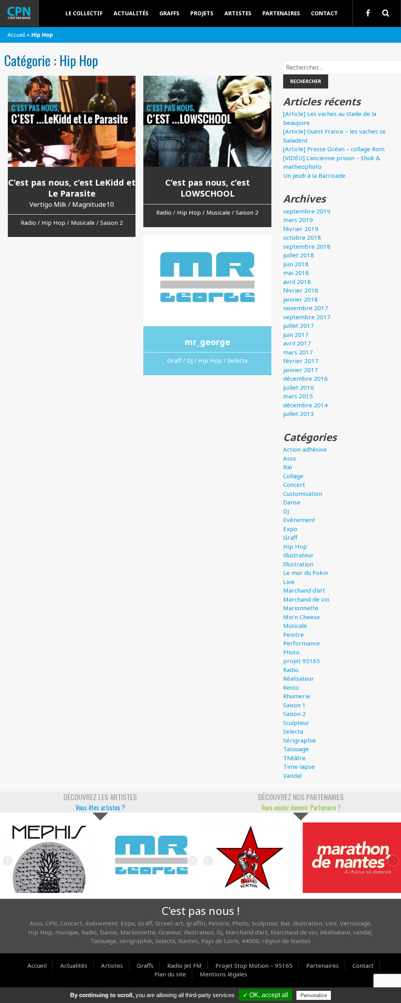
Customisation (302, 493)
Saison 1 (294, 705)
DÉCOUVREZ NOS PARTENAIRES (301, 796)
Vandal (292, 775)
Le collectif (84, 13)
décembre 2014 (305, 405)
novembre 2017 (305, 308)
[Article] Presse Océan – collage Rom (334, 149)
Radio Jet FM (184, 965)
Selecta (293, 731)
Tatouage (296, 749)
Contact (324, 13)
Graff (290, 537)
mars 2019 (298, 220)
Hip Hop (295, 546)
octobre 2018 (302, 237)
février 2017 (300, 361)
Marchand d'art (304, 590)
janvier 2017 (300, 370)
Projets (201, 13)
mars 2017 (298, 352)
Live (288, 582)
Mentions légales (223, 974)
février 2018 (300, 290)
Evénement (299, 520)
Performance (301, 643)
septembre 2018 (307, 246)
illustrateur (298, 555)
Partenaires (281, 13)
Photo (291, 652)
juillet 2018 (298, 255)
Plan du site (170, 974)
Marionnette (300, 608)
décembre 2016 (305, 378)
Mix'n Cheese (301, 617)
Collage (293, 476)
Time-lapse (299, 766)
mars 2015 (298, 396)
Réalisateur (298, 678)
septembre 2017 (307, 317)
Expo (290, 529)
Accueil (16, 34)
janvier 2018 (300, 299)
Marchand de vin (306, 599)
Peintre (293, 634)
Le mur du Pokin (305, 572)
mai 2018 (296, 273)
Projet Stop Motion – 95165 (254, 965)
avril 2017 (297, 343)
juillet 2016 (298, 387)
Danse (291, 502)
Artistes (237, 13)
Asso (289, 458)
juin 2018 (296, 264)
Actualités (131, 13)
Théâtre (294, 758)
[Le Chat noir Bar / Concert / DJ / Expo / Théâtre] (352, 857)
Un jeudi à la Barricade (314, 175)
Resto (291, 687)
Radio (290, 670)
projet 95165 (301, 661)
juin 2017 (296, 334)
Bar (288, 467)
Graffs (169, 13)
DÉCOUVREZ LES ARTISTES (100, 796)
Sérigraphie (299, 740)
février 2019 (300, 229)
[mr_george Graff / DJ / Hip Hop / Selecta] (49, 857)
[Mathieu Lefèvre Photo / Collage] (151, 857)
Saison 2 (294, 713)
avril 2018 (297, 282)
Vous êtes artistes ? (100, 807)
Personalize (313, 995)
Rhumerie (296, 696)
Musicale (295, 625)
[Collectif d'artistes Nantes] (25, 13)
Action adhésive (305, 449)
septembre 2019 (307, 211)
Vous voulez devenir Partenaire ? (301, 807)
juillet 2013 (298, 413)
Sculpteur (296, 722)
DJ (286, 511)
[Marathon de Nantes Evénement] (249, 857)
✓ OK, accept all (265, 995)
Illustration (298, 564)
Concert (294, 484)
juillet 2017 (298, 325)
